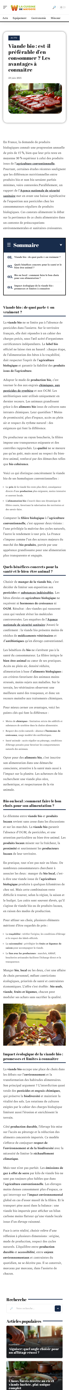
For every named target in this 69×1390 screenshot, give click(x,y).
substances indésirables (37, 592)
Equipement (14, 1345)
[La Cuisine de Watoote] (23, 7)
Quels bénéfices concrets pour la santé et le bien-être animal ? (38, 266)
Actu (14, 37)
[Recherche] (54, 7)
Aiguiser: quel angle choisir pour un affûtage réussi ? (34, 1351)
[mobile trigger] (6, 7)
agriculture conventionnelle (35, 163)
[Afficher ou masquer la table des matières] (50, 245)
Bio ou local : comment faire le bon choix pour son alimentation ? (36, 276)
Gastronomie (15, 1377)
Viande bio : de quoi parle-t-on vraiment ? (37, 257)
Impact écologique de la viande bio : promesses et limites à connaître (34, 287)
